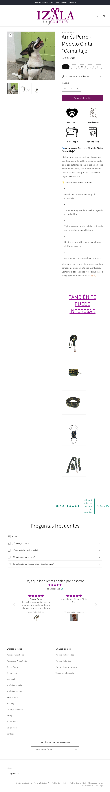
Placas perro (12, 721)
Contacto (11, 734)
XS (66, 67)
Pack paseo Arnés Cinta (17, 661)
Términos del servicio (65, 673)
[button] (6, 16)
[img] (55, 585)
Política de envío (87, 786)
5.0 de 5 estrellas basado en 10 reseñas (88, 506)
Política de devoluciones (66, 667)
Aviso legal (99, 786)
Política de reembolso (59, 783)
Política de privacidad (78, 783)
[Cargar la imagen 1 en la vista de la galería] (12, 88)
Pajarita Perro (13, 697)
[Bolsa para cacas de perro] (74, 388)
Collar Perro (12, 673)
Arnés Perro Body (14, 685)
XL (98, 67)
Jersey (9, 715)
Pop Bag (10, 703)
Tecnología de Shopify (41, 783)
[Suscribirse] (76, 749)
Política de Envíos (63, 661)
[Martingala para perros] (74, 419)
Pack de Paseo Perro (15, 655)
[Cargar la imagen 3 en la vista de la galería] (36, 88)
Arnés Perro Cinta (14, 691)
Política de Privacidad (65, 655)
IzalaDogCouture (27, 783)
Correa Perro (12, 667)
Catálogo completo (15, 709)
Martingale (11, 679)
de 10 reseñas (53, 588)
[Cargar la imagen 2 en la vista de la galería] (24, 88)
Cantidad (65, 83)
